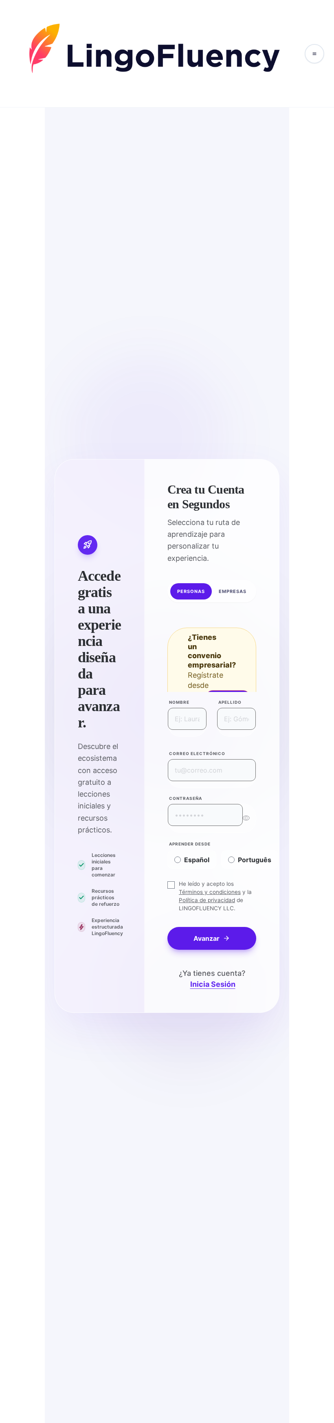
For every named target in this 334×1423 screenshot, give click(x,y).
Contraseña (185, 798)
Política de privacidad (207, 900)
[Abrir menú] (314, 54)
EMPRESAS (233, 591)
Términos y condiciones (210, 892)
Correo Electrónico (197, 753)
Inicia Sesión (212, 984)
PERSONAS (191, 591)
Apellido (230, 702)
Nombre (179, 702)
